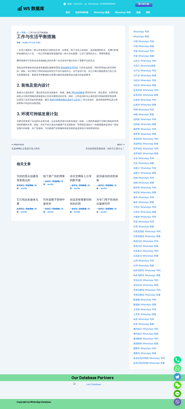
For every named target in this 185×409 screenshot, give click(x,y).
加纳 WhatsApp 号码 (143, 177)
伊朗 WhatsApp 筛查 (143, 114)
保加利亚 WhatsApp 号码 (145, 138)
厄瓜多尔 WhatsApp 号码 (145, 251)
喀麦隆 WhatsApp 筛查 (144, 304)
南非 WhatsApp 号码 (143, 197)
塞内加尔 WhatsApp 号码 (145, 328)
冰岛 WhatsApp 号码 (143, 158)
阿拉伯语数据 (78, 92)
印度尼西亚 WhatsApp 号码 (146, 231)
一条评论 (47, 181)
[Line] (177, 393)
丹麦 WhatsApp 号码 (143, 51)
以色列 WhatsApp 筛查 (144, 104)
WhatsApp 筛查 (102, 12)
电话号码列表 (81, 12)
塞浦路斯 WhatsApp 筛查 (145, 343)
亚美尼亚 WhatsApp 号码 (145, 90)
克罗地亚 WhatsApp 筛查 (145, 153)
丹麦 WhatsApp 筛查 (143, 56)
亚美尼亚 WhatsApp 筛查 (145, 95)
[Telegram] (177, 376)
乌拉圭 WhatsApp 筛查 (144, 85)
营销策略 (29, 185)
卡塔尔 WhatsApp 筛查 (144, 212)
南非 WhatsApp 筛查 (143, 202)
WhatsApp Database (40, 402)
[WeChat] (177, 385)
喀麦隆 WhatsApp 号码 (144, 299)
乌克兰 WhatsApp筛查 (144, 65)
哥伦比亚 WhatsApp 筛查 (145, 285)
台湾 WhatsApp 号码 (143, 260)
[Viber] (177, 402)
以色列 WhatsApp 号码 (144, 99)
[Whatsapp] (177, 368)
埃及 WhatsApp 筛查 (143, 324)
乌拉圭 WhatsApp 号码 (144, 80)
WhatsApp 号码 (123, 12)
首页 (68, 12)
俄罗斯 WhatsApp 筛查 (144, 134)
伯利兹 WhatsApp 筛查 (144, 124)
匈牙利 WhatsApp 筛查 (144, 192)
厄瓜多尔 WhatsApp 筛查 (145, 255)
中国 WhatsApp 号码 (143, 41)
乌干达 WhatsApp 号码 (144, 70)
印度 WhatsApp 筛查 (143, 226)
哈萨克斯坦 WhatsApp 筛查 (146, 275)
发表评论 (20, 185)
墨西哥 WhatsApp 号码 (144, 348)
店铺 (138, 12)
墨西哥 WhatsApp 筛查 (144, 353)
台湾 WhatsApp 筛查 (143, 265)
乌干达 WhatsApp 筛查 (144, 75)
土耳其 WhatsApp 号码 (144, 309)
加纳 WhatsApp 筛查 (143, 182)
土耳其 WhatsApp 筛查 (144, 314)
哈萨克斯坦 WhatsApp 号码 (146, 270)
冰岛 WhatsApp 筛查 (143, 163)
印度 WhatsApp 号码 (143, 221)
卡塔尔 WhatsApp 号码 (144, 207)
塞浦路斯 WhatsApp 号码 (145, 338)
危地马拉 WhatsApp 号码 (145, 241)
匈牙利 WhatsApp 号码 (144, 187)
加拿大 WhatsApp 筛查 (144, 173)
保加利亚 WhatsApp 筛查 (145, 143)
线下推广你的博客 (54, 176)
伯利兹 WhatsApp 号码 (144, 119)
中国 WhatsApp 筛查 (143, 46)
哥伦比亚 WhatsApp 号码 (145, 280)
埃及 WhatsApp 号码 (143, 319)
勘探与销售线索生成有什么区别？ (66, 99)
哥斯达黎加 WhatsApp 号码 (146, 290)
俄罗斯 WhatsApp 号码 (144, 129)
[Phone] (177, 360)
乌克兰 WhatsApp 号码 (144, 60)
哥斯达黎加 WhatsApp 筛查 (146, 294)
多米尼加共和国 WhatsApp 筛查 (149, 363)
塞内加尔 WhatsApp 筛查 (145, 333)
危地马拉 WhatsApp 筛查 (145, 246)
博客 (148, 12)
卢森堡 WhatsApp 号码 (144, 216)
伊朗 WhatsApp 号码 (143, 109)
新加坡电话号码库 (69, 67)
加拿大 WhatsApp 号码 (144, 168)
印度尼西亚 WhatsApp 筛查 (146, 236)
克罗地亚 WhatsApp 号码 (145, 148)
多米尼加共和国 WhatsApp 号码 (149, 358)
